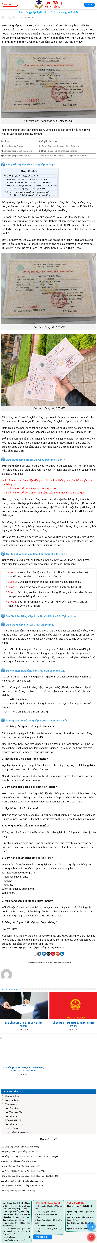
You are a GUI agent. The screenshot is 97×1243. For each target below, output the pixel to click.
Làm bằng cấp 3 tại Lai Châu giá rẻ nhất (26, 188)
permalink (67, 963)
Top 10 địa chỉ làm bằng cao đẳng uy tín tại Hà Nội (22, 1185)
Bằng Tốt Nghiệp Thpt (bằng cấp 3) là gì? (20, 176)
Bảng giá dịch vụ (12, 1096)
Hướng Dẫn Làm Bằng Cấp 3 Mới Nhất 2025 (20, 1166)
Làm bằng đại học (12, 1100)
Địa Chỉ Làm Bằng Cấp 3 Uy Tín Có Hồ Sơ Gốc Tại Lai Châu (31, 185)
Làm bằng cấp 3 (11, 1108)
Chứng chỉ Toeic (12, 1128)
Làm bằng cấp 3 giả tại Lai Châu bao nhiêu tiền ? (26, 179)
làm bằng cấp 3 (48, 29)
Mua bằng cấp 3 (11, 25)
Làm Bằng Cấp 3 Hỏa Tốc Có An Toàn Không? (20, 1146)
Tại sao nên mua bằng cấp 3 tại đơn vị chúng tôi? (27, 192)
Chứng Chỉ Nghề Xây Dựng (16, 1132)
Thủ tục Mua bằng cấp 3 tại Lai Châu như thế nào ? (27, 182)
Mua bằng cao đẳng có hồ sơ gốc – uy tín (18, 1161)
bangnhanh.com (9, 1237)
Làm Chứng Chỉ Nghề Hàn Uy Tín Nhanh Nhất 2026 (23, 1171)
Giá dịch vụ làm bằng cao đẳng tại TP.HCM (19, 1151)
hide (37, 171)
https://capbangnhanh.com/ (14, 1240)
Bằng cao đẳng (11, 1104)
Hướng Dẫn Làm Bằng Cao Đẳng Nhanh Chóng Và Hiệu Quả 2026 (29, 1176)
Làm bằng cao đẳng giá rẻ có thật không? (18, 1190)
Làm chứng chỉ (11, 1116)
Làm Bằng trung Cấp (13, 1112)
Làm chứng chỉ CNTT (14, 1124)
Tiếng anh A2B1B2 (13, 1120)
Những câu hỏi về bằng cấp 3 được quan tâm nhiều (31, 195)
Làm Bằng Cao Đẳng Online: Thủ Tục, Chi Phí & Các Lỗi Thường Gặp (30, 1156)
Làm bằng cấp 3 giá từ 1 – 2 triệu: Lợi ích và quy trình (23, 1181)
